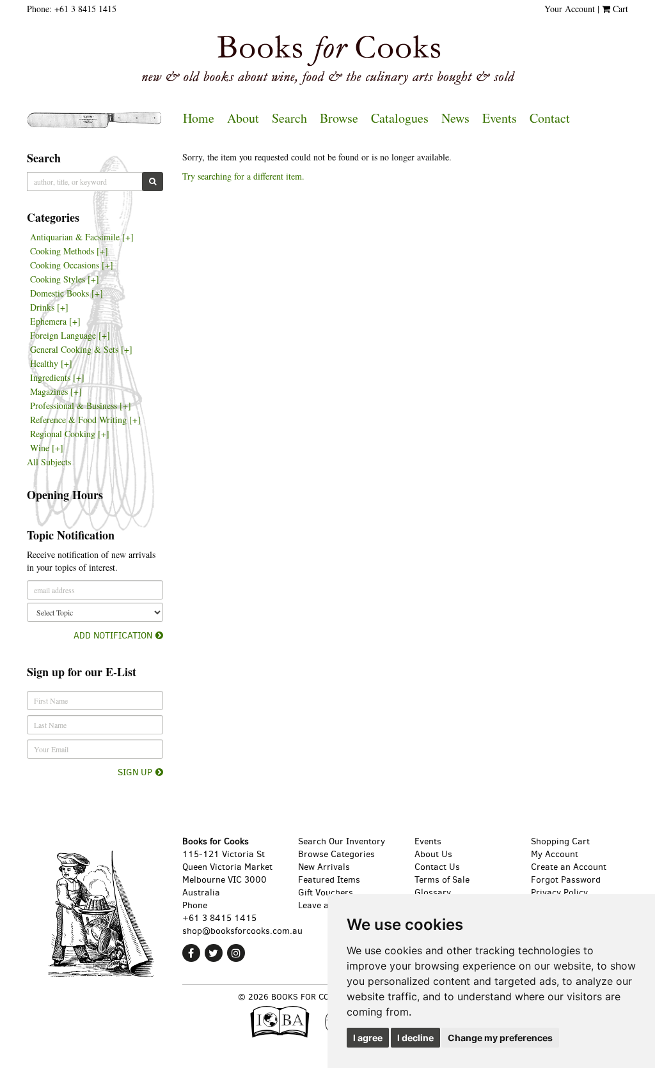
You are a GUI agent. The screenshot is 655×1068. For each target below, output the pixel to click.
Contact (550, 118)
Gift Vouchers (325, 892)
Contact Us (437, 867)
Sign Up (135, 772)
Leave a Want (325, 905)
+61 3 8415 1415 (85, 9)
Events (499, 118)
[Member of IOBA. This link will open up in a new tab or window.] (283, 1025)
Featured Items (329, 880)
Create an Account (568, 867)
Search (289, 118)
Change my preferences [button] (500, 1037)
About (243, 118)
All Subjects (49, 462)
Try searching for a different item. (243, 176)
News (455, 118)
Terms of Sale (442, 880)
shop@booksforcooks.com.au (242, 931)
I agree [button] (368, 1037)
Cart (619, 9)
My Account (554, 854)
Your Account (569, 9)
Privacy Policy (559, 892)
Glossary (432, 892)
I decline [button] (415, 1037)
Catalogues (400, 118)
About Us (433, 854)
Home (198, 118)
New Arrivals (324, 867)
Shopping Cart (560, 841)
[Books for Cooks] (327, 60)
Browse (339, 118)
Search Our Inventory (341, 841)
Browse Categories (336, 854)
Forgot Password (566, 880)
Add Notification (113, 636)
